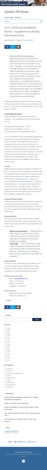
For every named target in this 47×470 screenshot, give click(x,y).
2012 (8, 360)
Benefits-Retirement (12, 432)
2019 (8, 344)
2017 (8, 349)
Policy (9, 380)
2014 (8, 356)
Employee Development (15, 373)
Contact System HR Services (23, 452)
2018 (8, 347)
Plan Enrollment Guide (22, 181)
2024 (8, 333)
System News (11, 385)
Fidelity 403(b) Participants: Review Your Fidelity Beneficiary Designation (21, 398)
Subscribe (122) (21, 442)
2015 (8, 353)
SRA (38, 181)
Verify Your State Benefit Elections (16, 403)
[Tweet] (12, 47)
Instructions (32, 236)
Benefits (9, 369)
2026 (8, 328)
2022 (8, 337)
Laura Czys (28, 40)
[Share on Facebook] (7, 47)
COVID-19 (10, 371)
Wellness (10, 387)
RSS (11, 442)
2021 (8, 340)
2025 (8, 331)
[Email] (18, 47)
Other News (11, 378)
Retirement (10, 382)
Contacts (33, 442)
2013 (8, 358)
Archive (18, 18)
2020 (8, 342)
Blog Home (8, 18)
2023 (8, 335)
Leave (9, 375)
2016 (8, 351)
